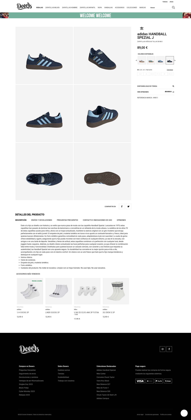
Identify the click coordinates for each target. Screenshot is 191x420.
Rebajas (39, 7)
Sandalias (108, 7)
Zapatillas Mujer (52, 7)
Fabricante (149, 70)
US (141, 70)
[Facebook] (169, 349)
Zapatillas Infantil (87, 7)
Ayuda (171, 2)
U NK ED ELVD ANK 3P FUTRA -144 (86, 313)
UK (144, 70)
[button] (184, 413)
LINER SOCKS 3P (52, 312)
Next (175, 60)
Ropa (100, 7)
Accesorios (119, 7)
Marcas (142, 7)
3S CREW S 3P (109, 312)
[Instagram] (162, 349)
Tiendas (164, 2)
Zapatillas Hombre (69, 7)
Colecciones (132, 7)
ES (138, 70)
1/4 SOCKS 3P (23, 312)
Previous (136, 60)
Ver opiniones (143, 92)
